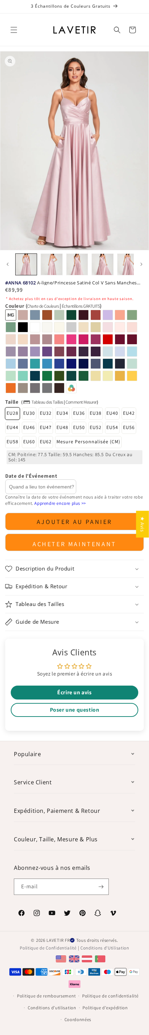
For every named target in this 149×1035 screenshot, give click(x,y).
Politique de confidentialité (110, 996)
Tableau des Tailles (47, 402)
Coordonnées (77, 1019)
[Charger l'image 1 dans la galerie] (26, 264)
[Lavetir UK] (75, 958)
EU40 (112, 413)
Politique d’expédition (105, 1008)
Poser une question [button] (74, 709)
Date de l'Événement (31, 475)
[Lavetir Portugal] (101, 958)
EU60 (29, 441)
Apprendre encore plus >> (60, 503)
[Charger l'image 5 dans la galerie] (128, 264)
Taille (12, 401)
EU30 (29, 413)
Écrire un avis (74, 692)
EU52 (96, 427)
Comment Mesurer (81, 402)
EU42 (129, 413)
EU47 (46, 427)
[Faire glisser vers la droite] (141, 264)
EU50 (79, 427)
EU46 (29, 427)
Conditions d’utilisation (52, 1008)
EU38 (96, 413)
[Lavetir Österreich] (88, 958)
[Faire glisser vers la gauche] (7, 264)
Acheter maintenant (74, 544)
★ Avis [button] (142, 524)
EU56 (129, 427)
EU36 (79, 413)
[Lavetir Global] (62, 958)
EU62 (46, 441)
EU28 (12, 413)
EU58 (12, 441)
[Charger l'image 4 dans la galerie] (102, 264)
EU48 (62, 427)
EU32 (46, 413)
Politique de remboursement (46, 996)
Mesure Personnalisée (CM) (88, 441)
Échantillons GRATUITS (81, 306)
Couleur (53, 305)
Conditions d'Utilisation (104, 948)
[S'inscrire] (100, 887)
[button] (13, 30)
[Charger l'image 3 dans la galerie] (77, 264)
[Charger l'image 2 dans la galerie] (51, 264)
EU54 (112, 427)
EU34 (62, 413)
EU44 (12, 427)
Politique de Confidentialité (48, 948)
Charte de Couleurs (43, 306)
